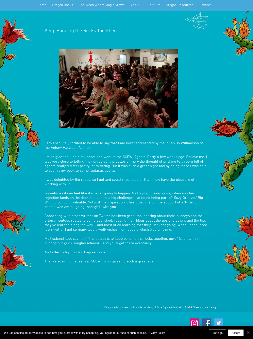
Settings (217, 333)
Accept (236, 333)
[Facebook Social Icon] (206, 323)
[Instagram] (194, 323)
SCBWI (96, 261)
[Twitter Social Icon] (218, 323)
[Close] (248, 333)
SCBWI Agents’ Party (139, 157)
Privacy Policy (156, 333)
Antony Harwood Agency (70, 148)
